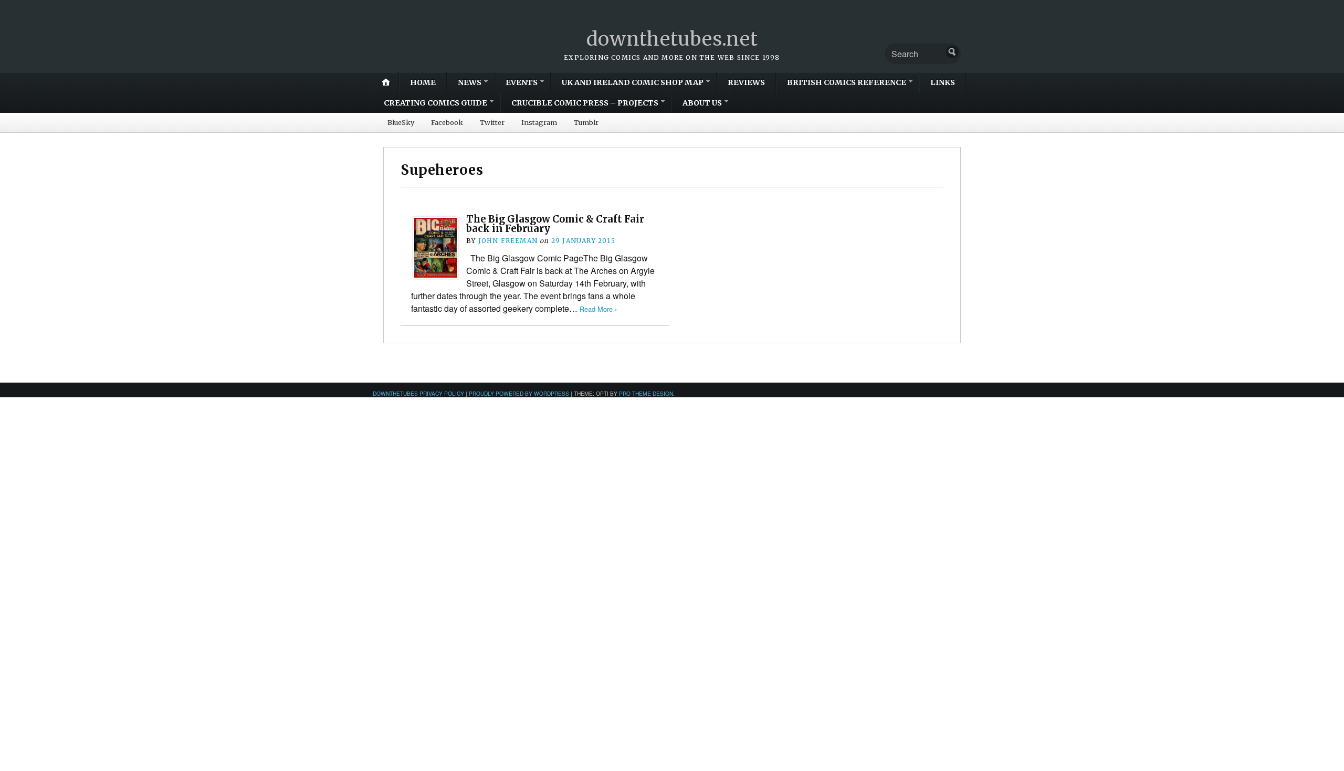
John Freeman (508, 241)
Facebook (447, 122)
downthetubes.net (672, 39)
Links (942, 82)
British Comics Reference (846, 82)
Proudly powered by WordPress (519, 393)
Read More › (598, 309)
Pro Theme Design (646, 393)
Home (423, 82)
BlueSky (400, 122)
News (469, 82)
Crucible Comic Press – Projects (584, 103)
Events (522, 82)
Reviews (746, 82)
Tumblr (586, 122)
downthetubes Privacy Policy (418, 393)
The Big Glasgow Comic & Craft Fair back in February (555, 224)
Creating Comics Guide (435, 103)
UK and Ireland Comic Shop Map (633, 82)
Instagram (539, 122)
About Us (702, 103)
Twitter (492, 122)
